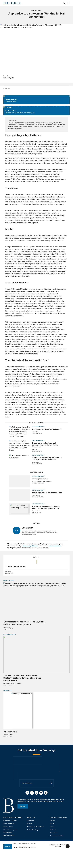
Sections (7, 846)
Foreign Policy (9, 573)
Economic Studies (9, 824)
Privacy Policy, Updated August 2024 (24, 843)
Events (52, 824)
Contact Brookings (33, 830)
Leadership (30, 821)
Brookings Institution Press (35, 827)
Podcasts (53, 830)
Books (52, 827)
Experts (52, 821)
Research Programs (12, 818)
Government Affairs (56, 836)
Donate (22, 806)
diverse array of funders (30, 546)
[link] (17, 566)
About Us (31, 818)
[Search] (64, 3)
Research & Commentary (58, 818)
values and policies (55, 546)
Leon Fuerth (7, 76)
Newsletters (54, 833)
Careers (29, 824)
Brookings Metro (8, 835)
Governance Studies (10, 821)
